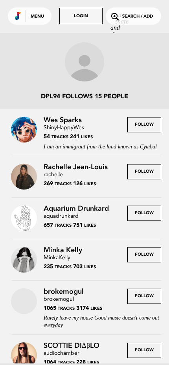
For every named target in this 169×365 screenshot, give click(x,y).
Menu (37, 16)
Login (81, 16)
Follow (144, 125)
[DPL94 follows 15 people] (84, 62)
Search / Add (137, 16)
